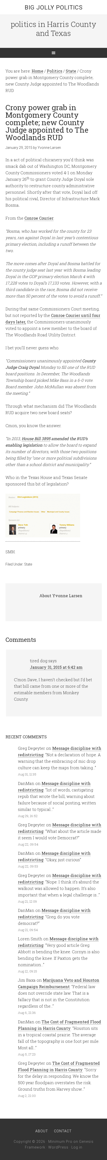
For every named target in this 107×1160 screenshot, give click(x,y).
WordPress (58, 1147)
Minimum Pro (60, 1142)
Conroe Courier (39, 218)
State (28, 564)
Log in (76, 1147)
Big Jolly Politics (54, 7)
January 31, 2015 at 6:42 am (56, 667)
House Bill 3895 (36, 438)
